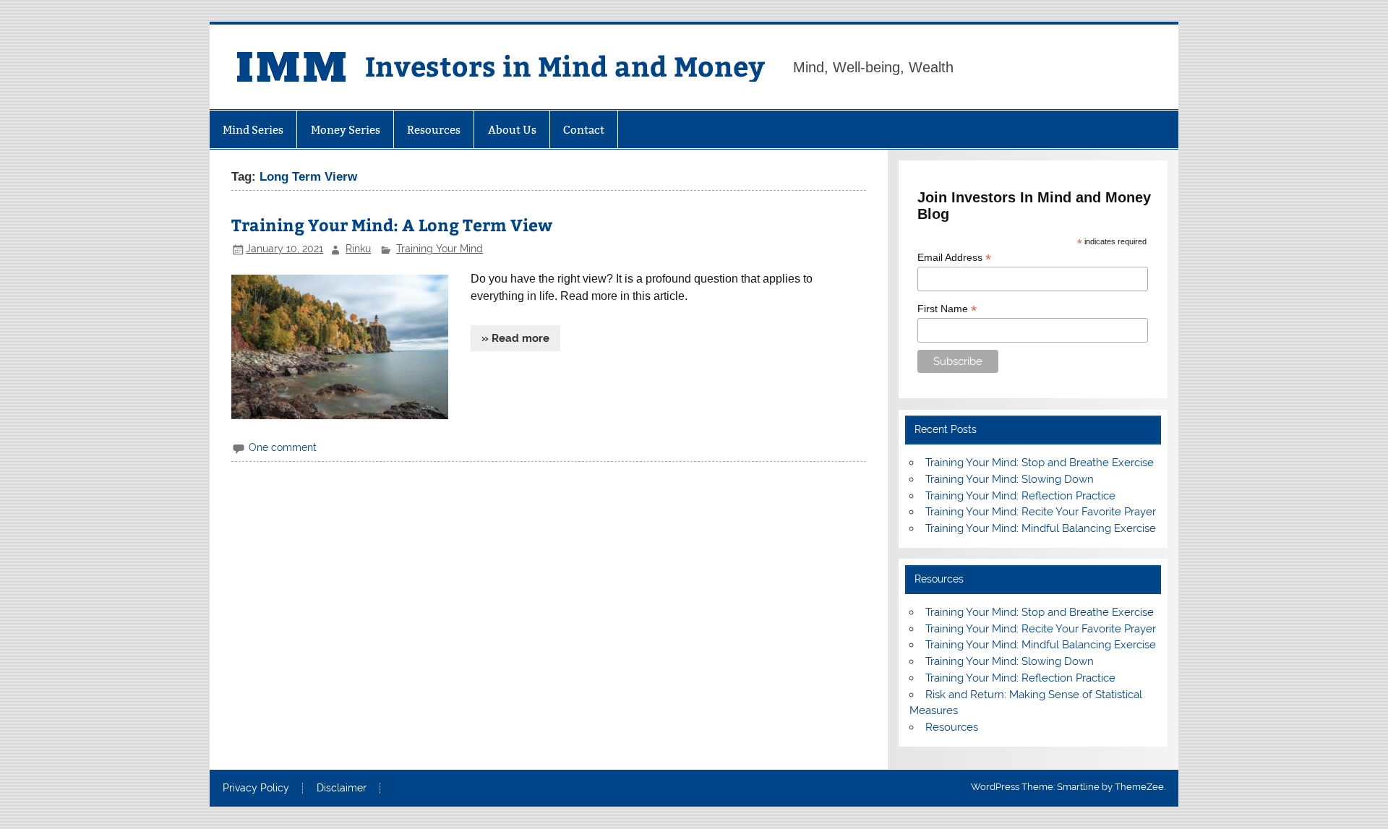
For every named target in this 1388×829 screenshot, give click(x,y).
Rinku (358, 248)
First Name (947, 309)
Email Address (954, 258)
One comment (283, 447)
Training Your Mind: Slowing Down (1009, 479)
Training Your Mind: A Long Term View (391, 224)
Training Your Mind (439, 248)
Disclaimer (342, 788)
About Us (512, 130)
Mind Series (253, 130)
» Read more (515, 338)
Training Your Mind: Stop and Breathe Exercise (1039, 462)
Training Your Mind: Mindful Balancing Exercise (1040, 528)
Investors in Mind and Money (565, 65)
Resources (433, 130)
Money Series (345, 130)
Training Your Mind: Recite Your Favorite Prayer (1040, 511)
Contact (583, 130)
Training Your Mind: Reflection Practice (1020, 495)
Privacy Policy (256, 788)
